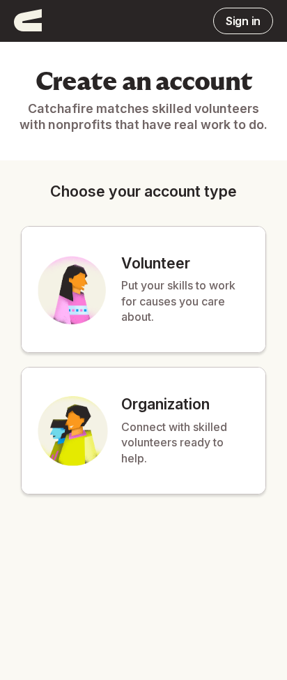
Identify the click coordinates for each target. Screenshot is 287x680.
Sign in (243, 21)
